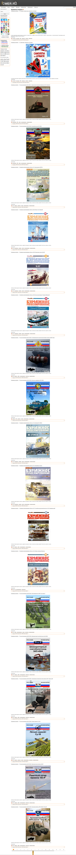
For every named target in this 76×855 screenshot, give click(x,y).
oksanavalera (15, 82)
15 (63, 849)
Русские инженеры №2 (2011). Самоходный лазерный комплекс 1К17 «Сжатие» (35, 84)
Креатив (17, 7)
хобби (20, 163)
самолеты (23, 38)
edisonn (14, 249)
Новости (36, 7)
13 (56, 849)
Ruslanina (14, 123)
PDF (20, 38)
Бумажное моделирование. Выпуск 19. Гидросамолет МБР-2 (31, 167)
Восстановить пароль (4, 15)
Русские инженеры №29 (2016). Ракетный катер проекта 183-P (31, 764)
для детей (13, 38)
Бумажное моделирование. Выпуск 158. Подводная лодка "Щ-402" (32, 252)
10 (45, 849)
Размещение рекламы (5, 45)
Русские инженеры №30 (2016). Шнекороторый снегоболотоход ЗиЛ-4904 (34, 636)
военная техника (29, 163)
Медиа (12, 7)
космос (23, 632)
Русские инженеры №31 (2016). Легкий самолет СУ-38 (30, 721)
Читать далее (13, 79)
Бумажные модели (14, 42)
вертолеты (27, 376)
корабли (15, 205)
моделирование (23, 163)
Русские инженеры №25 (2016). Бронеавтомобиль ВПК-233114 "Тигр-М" (33, 806)
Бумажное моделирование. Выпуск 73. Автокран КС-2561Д (31, 422)
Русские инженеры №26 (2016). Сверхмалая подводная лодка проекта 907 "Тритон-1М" (36, 678)
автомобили (14, 163)
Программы (3, 7)
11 (49, 849)
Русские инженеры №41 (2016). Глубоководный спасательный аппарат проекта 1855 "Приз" (37, 337)
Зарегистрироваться (4, 16)
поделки (26, 38)
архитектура (23, 589)
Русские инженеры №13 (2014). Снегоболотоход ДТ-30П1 (31, 126)
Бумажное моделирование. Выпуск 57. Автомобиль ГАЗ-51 (31, 465)
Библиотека (23, 7)
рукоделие (17, 38)
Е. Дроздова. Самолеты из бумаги (26, 42)
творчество (30, 38)
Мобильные (30, 7)
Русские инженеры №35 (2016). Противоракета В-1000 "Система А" (32, 593)
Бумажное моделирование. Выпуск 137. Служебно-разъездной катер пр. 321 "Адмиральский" (37, 508)
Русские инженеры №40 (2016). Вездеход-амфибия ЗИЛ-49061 (32, 380)
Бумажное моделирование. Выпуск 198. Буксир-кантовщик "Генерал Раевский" (35, 294)
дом (15, 589)
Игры (9, 7)
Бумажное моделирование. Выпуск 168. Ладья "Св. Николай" (31, 209)
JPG (13, 205)
